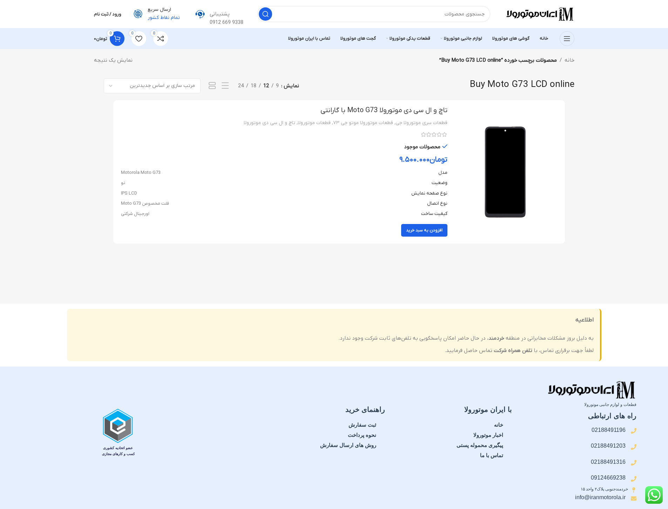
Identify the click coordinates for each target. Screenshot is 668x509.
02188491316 (608, 462)
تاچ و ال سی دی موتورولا (269, 123)
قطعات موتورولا (314, 123)
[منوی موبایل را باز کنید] (567, 39)
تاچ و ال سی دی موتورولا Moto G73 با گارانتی (383, 110)
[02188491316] (633, 463)
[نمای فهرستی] (225, 86)
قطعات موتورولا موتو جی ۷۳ (363, 123)
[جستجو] (265, 14)
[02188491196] (633, 431)
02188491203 (608, 446)
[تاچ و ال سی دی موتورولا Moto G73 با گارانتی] (505, 172)
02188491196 (609, 430)
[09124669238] (633, 479)
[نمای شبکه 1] (212, 86)
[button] (424, 230)
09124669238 (608, 478)
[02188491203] (633, 447)
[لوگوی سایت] (539, 13)
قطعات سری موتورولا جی (421, 123)
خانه (569, 60)
